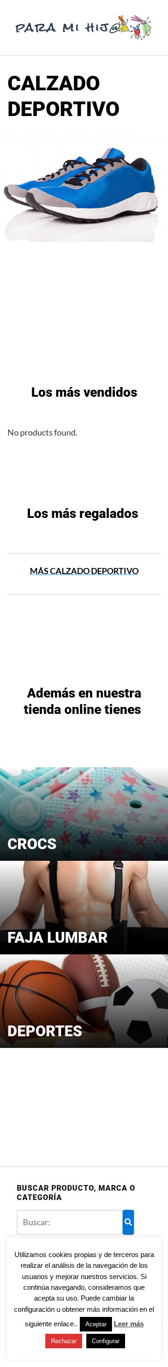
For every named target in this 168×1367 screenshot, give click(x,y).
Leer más (129, 1324)
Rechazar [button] (64, 1341)
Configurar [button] (105, 1341)
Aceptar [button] (95, 1324)
